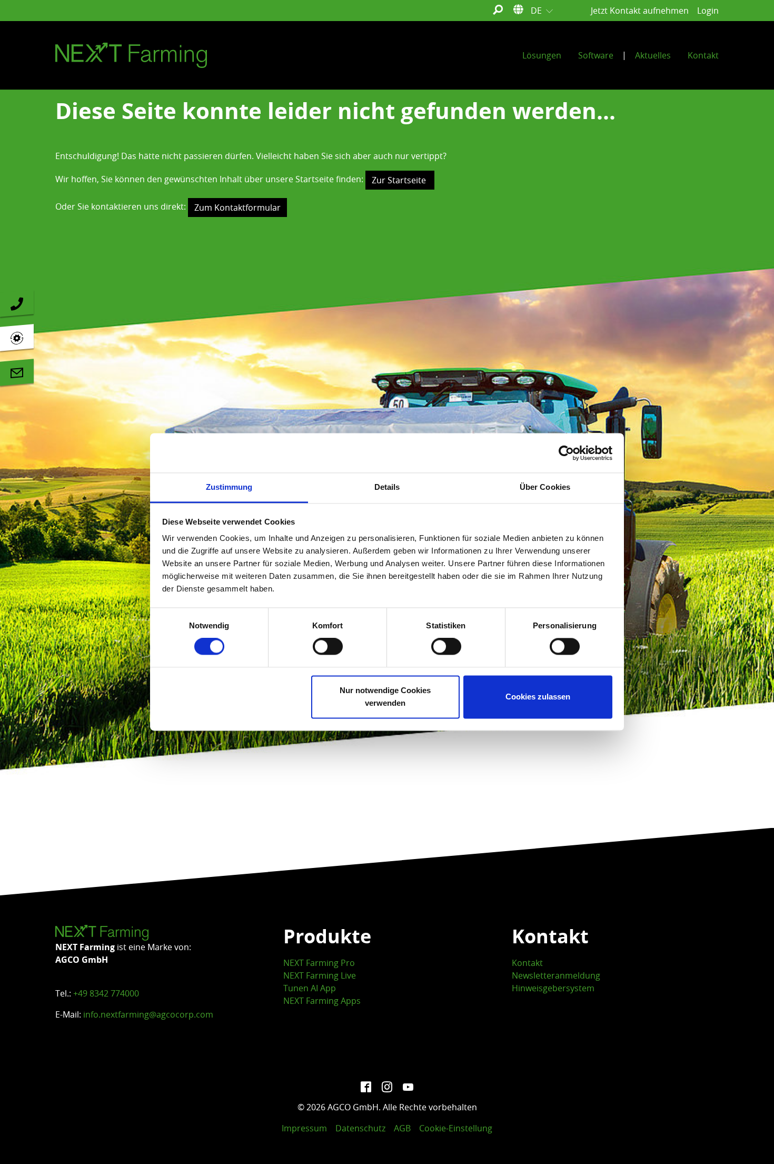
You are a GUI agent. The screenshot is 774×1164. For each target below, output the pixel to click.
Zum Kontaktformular (237, 207)
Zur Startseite (400, 180)
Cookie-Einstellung (455, 1128)
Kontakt (527, 963)
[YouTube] (408, 1086)
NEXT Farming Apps (322, 1001)
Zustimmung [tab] (229, 486)
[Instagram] (387, 1086)
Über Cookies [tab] (545, 486)
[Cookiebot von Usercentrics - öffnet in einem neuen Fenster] (566, 453)
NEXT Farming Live (319, 975)
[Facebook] (366, 1086)
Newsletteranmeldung (556, 975)
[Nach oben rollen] (750, 1140)
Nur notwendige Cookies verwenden (385, 696)
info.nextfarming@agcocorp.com (148, 1014)
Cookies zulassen (537, 696)
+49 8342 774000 (106, 993)
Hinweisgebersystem (553, 988)
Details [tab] (387, 486)
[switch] (328, 646)
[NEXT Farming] (131, 55)
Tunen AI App (309, 988)
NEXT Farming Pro (319, 963)
